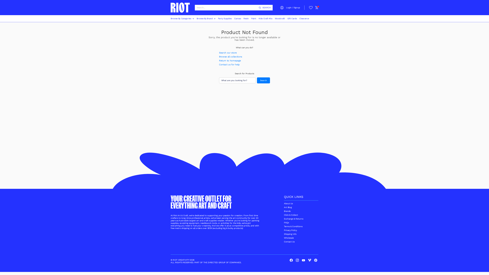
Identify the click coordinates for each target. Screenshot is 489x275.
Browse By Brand (205, 18)
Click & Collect (291, 215)
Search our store (228, 52)
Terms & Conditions (293, 226)
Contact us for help (229, 64)
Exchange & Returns (293, 219)
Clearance (304, 18)
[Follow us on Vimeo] (310, 260)
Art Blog (288, 207)
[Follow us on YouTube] (303, 260)
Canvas (237, 18)
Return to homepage (230, 60)
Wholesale (289, 238)
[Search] (260, 7)
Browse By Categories (181, 18)
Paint (253, 18)
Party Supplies (225, 18)
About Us (288, 203)
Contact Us (289, 241)
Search (263, 80)
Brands (287, 211)
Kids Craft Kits (265, 18)
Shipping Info (290, 234)
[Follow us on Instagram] (297, 260)
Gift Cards (292, 18)
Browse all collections (230, 56)
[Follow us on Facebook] (291, 260)
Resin (246, 18)
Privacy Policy (290, 230)
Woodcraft (280, 18)
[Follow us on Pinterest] (316, 260)
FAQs (286, 222)
